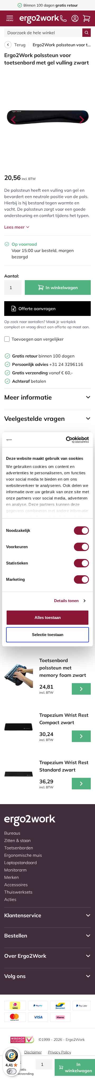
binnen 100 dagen (43, 356)
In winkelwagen (62, 287)
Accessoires (16, 884)
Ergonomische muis (23, 855)
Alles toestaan (48, 617)
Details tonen (66, 600)
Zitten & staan (17, 840)
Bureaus (12, 833)
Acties (10, 899)
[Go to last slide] (13, 119)
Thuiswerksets (18, 892)
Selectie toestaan (47, 634)
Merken (11, 877)
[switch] (81, 547)
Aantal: (11, 276)
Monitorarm (15, 870)
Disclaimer (33, 1052)
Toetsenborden (18, 847)
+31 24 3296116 (47, 364)
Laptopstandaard (20, 862)
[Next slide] (81, 119)
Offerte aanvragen (36, 308)
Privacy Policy (59, 1052)
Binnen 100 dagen (50, 5)
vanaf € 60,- (42, 372)
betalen (29, 381)
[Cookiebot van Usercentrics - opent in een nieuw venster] (67, 439)
